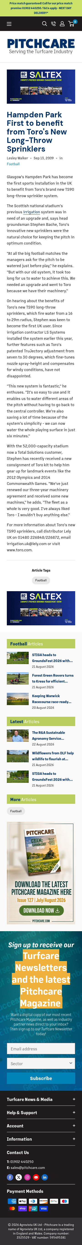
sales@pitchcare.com (28, 1167)
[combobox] (40, 1063)
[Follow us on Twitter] (18, 1177)
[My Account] (62, 23)
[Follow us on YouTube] (36, 1177)
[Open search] (44, 23)
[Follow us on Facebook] (10, 1177)
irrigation (31, 211)
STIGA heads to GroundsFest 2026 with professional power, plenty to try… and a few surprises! (53, 658)
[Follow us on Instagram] (27, 1177)
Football (16, 811)
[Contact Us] (53, 23)
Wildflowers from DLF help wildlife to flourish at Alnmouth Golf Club (53, 756)
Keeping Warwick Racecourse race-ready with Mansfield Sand (50, 699)
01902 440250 (21, 1161)
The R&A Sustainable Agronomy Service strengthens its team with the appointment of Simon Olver (53, 736)
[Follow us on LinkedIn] (44, 1177)
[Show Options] (71, 1063)
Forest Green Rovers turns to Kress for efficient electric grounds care (53, 678)
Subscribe (41, 1078)
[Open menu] (9, 24)
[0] (71, 23)
